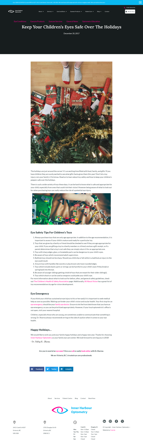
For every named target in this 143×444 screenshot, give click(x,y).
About (50, 398)
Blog (76, 398)
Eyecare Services (55, 21)
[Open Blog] (100, 11)
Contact (83, 398)
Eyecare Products (37, 21)
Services (57, 398)
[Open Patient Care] (93, 11)
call (73, 351)
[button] (37, 369)
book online (85, 351)
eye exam (59, 351)
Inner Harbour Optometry (41, 338)
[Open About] (43, 11)
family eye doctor (62, 304)
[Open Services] (52, 11)
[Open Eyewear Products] (81, 11)
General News (72, 21)
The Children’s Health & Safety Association (51, 281)
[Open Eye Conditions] (66, 11)
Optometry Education (91, 21)
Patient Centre (67, 398)
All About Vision (91, 281)
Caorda (112, 430)
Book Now (91, 398)
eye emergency (37, 304)
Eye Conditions (20, 21)
